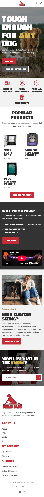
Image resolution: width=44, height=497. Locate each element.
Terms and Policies (22, 487)
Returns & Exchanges (10, 467)
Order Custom (12, 341)
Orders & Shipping (9, 471)
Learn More (10, 240)
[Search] (7, 3)
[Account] (36, 3)
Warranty (5, 456)
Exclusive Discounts (10, 475)
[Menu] (2, 3)
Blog (4, 441)
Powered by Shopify (28, 482)
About (4, 429)
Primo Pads (18, 482)
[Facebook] (20, 491)
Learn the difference (15, 69)
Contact (5, 437)
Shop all (9, 61)
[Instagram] (24, 491)
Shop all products (22, 195)
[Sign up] (38, 377)
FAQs (4, 433)
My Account (6, 452)
